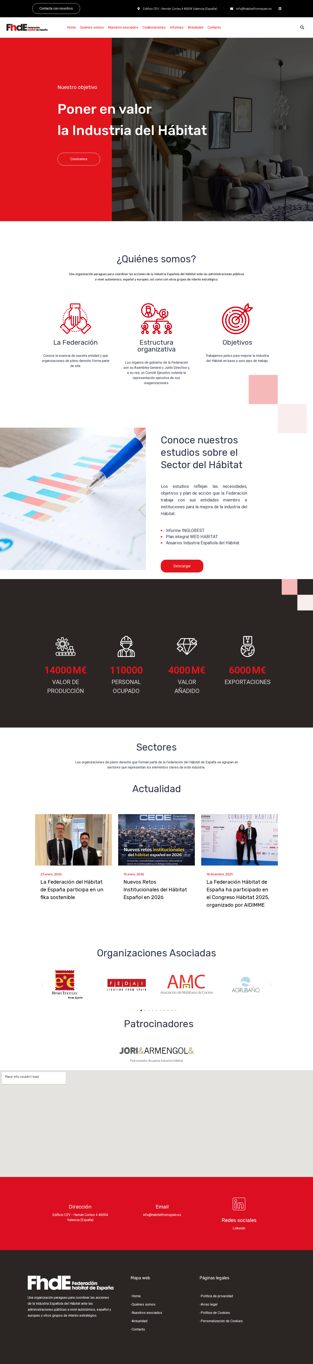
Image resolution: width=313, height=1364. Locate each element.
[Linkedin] (280, 8)
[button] (42, 985)
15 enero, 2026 (133, 874)
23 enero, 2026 (51, 874)
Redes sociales (239, 1220)
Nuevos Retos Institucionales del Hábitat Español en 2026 (155, 889)
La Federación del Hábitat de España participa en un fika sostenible (71, 889)
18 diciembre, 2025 (220, 874)
